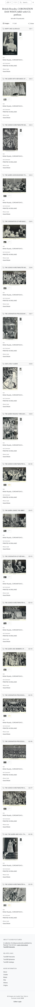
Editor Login (17, 1001)
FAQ (4, 980)
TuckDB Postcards (9, 956)
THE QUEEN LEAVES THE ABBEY (15, 510)
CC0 (22, 998)
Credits (5, 974)
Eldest (5, 977)
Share (32, 23)
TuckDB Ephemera (9, 959)
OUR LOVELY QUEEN (11, 364)
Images (6, 23)
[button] (8, 2)
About (5, 972)
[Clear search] (30, 2)
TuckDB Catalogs (8, 962)
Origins (5, 985)
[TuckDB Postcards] (2, 2)
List (15, 23)
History (5, 982)
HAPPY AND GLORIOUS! (12, 28)
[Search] (21, 2)
